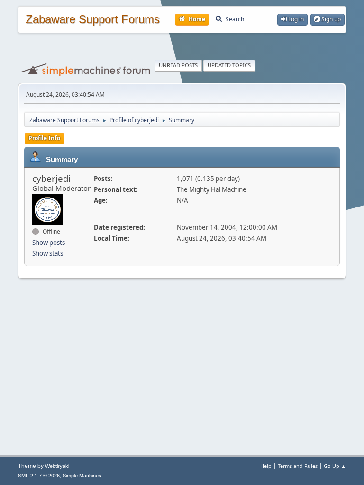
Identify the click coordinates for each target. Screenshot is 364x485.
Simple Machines (82, 475)
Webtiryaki (57, 466)
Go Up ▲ (335, 465)
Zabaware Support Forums (93, 19)
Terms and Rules (298, 465)
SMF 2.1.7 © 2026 (39, 475)
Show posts (48, 242)
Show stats (47, 253)
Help (266, 465)
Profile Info (44, 138)
